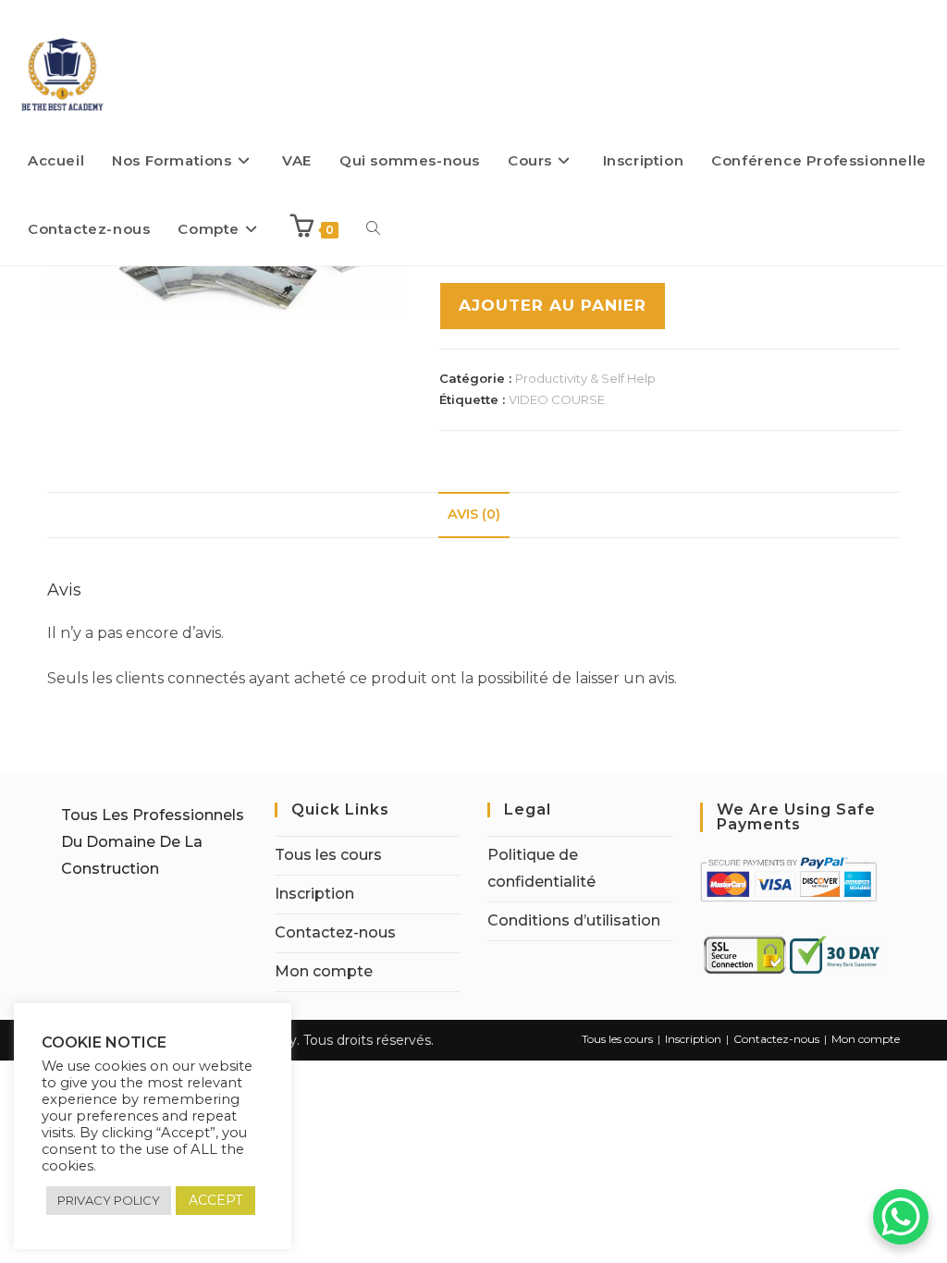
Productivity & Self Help (585, 378)
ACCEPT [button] (215, 1200)
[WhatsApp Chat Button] (901, 1217)
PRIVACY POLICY (108, 1200)
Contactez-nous (335, 932)
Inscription (314, 893)
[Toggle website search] (373, 229)
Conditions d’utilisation (573, 920)
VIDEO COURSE (557, 399)
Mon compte (324, 971)
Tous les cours (328, 855)
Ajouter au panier (552, 305)
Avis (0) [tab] (474, 514)
